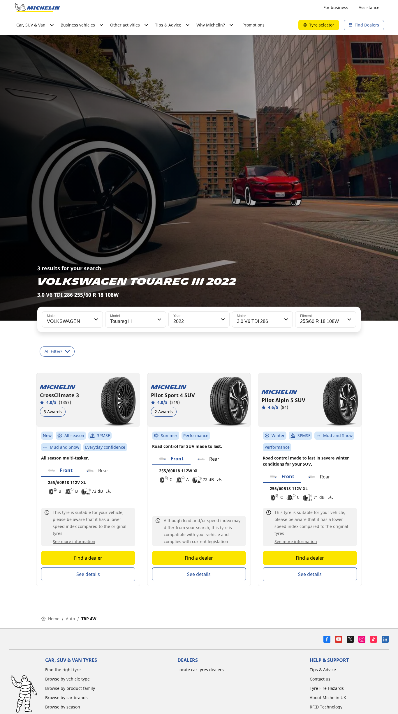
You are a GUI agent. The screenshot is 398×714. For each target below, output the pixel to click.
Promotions (253, 25)
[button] (95, 319)
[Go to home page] (37, 7)
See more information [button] (74, 541)
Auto (70, 618)
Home (53, 618)
